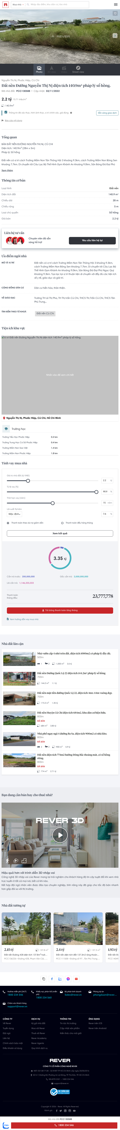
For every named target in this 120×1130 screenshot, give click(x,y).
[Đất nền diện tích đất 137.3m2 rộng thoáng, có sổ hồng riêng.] (78, 928)
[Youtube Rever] (74, 1110)
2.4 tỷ (60, 950)
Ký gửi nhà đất (38, 1023)
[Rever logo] (5, 5)
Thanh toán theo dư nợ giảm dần (27, 523)
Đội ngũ (6, 1033)
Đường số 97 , (76, 959)
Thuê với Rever (38, 1033)
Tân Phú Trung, (91, 959)
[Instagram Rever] (70, 1110)
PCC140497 (114, 959)
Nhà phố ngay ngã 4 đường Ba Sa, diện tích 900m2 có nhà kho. (72, 734)
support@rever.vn (17, 1007)
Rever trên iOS (95, 1023)
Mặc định (14, 514)
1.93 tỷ (113, 950)
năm (110, 503)
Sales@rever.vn (73, 995)
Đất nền (113, 188)
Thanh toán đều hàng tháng (79, 523)
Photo (39, 72)
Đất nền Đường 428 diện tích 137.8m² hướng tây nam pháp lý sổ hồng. (26, 955)
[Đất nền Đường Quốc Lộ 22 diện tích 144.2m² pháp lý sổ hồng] (19, 679)
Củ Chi (35, 80)
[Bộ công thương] (60, 1092)
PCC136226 (10, 959)
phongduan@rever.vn (105, 995)
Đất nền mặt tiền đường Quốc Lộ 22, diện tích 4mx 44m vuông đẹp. (74, 693)
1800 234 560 (44, 998)
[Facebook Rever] (56, 1110)
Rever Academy (38, 1038)
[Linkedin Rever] (65, 1110)
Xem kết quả (60, 533)
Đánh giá (48, 1111)
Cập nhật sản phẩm (70, 1028)
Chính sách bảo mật (13, 1043)
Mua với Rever (38, 1028)
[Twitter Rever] (61, 1110)
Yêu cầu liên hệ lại (92, 240)
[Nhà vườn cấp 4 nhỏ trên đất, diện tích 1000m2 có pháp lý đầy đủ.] (19, 659)
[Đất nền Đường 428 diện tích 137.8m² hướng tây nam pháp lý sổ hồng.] (26, 928)
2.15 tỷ (9, 950)
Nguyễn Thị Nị (9, 80)
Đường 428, (23, 959)
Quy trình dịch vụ (39, 1048)
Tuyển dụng (8, 1028)
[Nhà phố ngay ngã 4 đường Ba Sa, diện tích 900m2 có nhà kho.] (19, 739)
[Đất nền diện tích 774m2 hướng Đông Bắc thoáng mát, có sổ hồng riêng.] (19, 760)
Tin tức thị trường (68, 1023)
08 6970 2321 (54, 1079)
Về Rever (7, 1023)
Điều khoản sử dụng (12, 1048)
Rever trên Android (97, 1028)
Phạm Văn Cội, (37, 959)
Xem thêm (7, 171)
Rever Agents (37, 1043)
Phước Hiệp (24, 80)
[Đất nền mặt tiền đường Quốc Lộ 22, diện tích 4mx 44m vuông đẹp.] (19, 698)
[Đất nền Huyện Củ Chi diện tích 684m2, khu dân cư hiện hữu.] (19, 718)
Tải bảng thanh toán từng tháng (61, 610)
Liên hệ (6, 1038)
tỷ (111, 481)
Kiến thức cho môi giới (70, 1033)
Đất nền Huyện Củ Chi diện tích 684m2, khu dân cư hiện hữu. (71, 713)
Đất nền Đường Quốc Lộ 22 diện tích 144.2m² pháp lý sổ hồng (71, 673)
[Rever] (60, 1060)
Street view (78, 72)
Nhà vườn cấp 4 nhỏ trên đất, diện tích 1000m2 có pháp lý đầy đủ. (74, 653)
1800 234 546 (66, 1125)
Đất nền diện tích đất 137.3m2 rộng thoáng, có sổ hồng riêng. (77, 955)
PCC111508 (62, 959)
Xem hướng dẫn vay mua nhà (24, 619)
